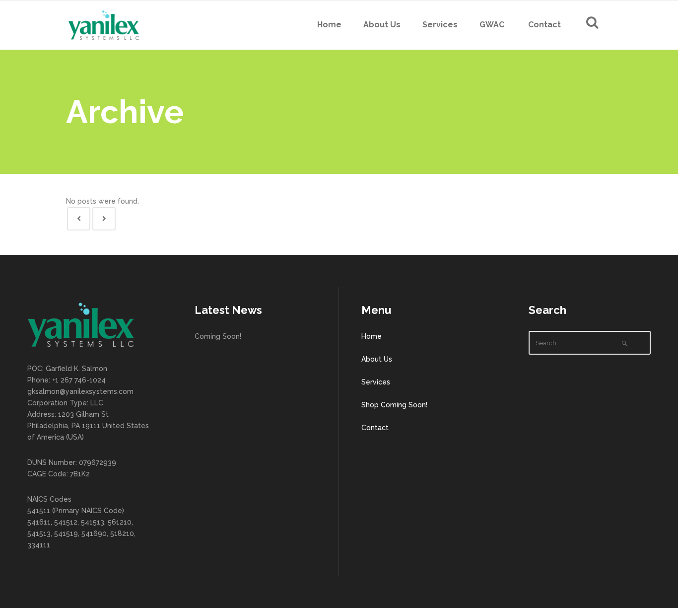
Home (371, 336)
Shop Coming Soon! (394, 405)
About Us (376, 359)
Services (375, 382)
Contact (375, 428)
